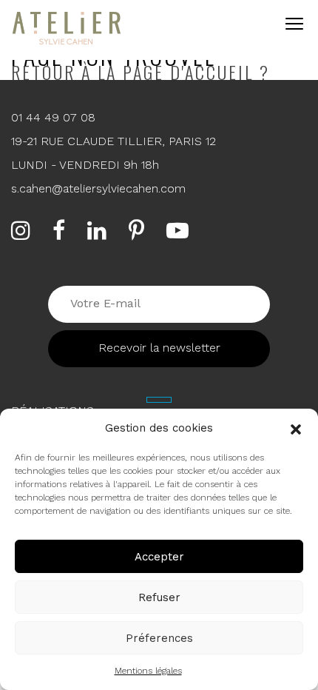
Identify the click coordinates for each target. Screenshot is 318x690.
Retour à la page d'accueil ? (140, 71)
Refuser (159, 597)
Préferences (159, 638)
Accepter (159, 556)
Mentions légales (148, 671)
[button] (295, 428)
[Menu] (293, 23)
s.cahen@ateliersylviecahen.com (98, 188)
